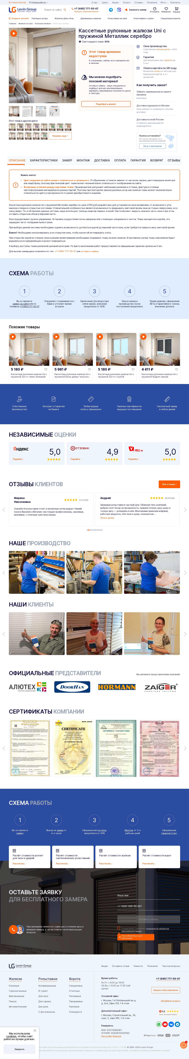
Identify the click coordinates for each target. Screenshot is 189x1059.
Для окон (43, 996)
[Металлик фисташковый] (12, 127)
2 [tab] (88, 530)
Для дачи (43, 1006)
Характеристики (44, 160)
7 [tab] (97, 530)
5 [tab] (93, 530)
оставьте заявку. (90, 251)
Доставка (102, 160)
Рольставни (47, 979)
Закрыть (19, 1049)
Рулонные (14, 985)
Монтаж (83, 160)
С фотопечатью (46, 1011)
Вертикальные (16, 996)
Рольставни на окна (117, 18)
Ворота (74, 979)
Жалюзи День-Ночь (64, 18)
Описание (17, 160)
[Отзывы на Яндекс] (169, 1012)
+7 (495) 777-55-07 (86, 8)
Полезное (152, 2)
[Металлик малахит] (44, 136)
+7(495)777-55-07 (29, 306)
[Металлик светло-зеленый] (60, 127)
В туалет (43, 990)
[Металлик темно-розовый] (28, 127)
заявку (19, 833)
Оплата (120, 160)
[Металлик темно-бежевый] (44, 127)
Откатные (74, 990)
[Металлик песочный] (28, 136)
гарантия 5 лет (169, 833)
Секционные (75, 985)
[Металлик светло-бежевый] (20, 136)
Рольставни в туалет (144, 18)
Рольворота (75, 1011)
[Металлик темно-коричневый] (20, 127)
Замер (67, 160)
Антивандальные (47, 985)
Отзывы (174, 160)
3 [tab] (90, 530)
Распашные (75, 996)
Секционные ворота (170, 18)
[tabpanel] (42, 66)
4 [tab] (92, 530)
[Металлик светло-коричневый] (68, 127)
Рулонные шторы (40, 18)
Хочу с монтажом (152, 146)
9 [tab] (100, 530)
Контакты (175, 2)
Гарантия (138, 160)
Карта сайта (106, 1036)
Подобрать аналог (106, 104)
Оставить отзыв (120, 966)
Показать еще (59, 136)
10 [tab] (101, 530)
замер (60, 830)
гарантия (168, 60)
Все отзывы (168, 484)
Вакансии (117, 1036)
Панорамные (76, 1001)
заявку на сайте (21, 304)
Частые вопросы (171, 966)
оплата (157, 71)
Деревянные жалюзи (90, 18)
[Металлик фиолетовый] (36, 127)
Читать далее (107, 518)
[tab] (16, 160)
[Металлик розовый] (36, 136)
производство (163, 49)
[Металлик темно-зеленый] (52, 127)
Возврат (156, 160)
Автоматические (18, 1006)
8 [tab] (98, 530)
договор (101, 830)
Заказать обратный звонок (165, 990)
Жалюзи (15, 979)
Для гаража (44, 1001)
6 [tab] (95, 530)
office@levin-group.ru (170, 1001)
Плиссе (13, 1001)
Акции (115, 2)
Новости (138, 966)
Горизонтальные (17, 990)
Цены (104, 2)
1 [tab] (87, 530)
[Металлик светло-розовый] (12, 136)
